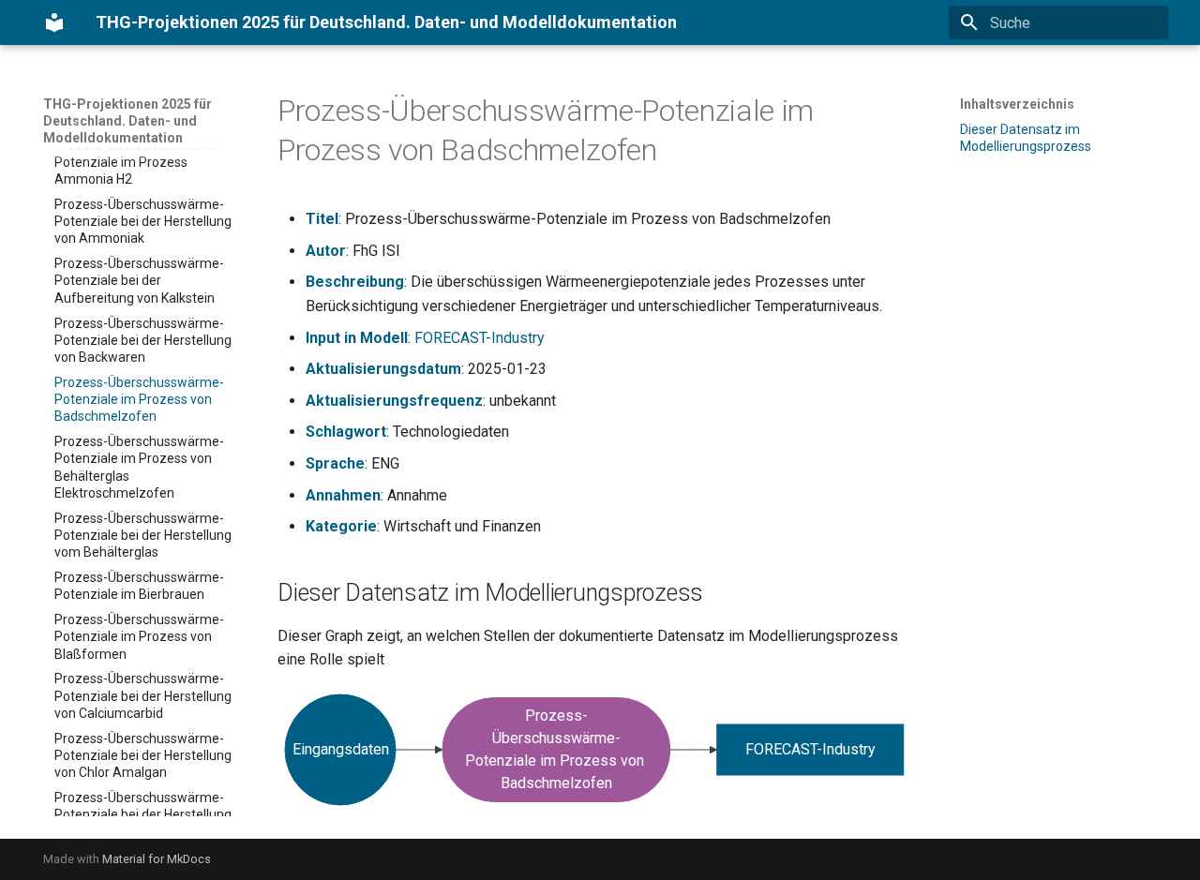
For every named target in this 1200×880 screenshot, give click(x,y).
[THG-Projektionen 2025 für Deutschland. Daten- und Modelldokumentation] (54, 22)
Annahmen (343, 495)
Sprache (335, 463)
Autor (326, 251)
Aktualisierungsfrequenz (394, 401)
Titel (322, 219)
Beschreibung (355, 282)
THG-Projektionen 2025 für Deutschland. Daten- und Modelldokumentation (127, 121)
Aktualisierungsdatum (383, 369)
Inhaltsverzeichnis (1017, 104)
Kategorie (341, 526)
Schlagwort (346, 431)
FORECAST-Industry (479, 338)
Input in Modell (357, 338)
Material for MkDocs (156, 859)
